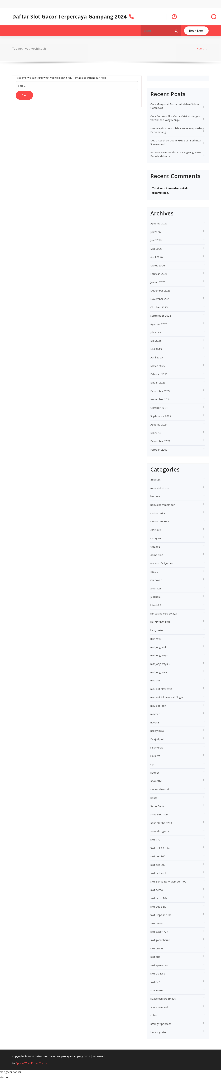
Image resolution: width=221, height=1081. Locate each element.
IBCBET (155, 571)
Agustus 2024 (158, 424)
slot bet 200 (157, 864)
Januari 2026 (157, 282)
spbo (153, 1015)
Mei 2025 (156, 349)
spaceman (156, 990)
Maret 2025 (157, 366)
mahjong (155, 638)
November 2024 (160, 399)
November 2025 (160, 299)
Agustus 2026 (158, 223)
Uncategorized (159, 1032)
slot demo (156, 889)
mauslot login (158, 705)
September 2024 (160, 416)
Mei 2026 (156, 248)
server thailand (159, 789)
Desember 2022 (160, 441)
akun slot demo (159, 488)
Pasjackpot (157, 739)
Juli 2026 (155, 232)
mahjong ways (159, 655)
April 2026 (156, 257)
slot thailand (157, 973)
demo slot (156, 555)
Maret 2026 (157, 265)
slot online (156, 948)
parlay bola (157, 730)
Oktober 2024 (159, 407)
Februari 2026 (159, 273)
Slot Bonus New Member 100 (168, 881)
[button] (176, 30)
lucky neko (156, 630)
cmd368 (155, 546)
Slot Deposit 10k (160, 915)
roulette (155, 755)
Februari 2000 (159, 449)
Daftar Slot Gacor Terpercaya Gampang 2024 (69, 16)
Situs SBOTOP (159, 814)
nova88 (154, 722)
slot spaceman (159, 965)
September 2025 (160, 315)
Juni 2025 (156, 340)
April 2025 (156, 357)
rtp (152, 764)
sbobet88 (156, 781)
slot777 (155, 982)
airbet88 (155, 479)
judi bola (155, 596)
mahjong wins (158, 672)
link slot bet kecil (160, 621)
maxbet (155, 714)
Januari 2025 (157, 382)
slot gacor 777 (159, 931)
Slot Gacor (156, 923)
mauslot (155, 680)
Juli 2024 (155, 433)
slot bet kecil (158, 873)
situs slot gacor (159, 831)
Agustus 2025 (158, 324)
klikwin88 (155, 605)
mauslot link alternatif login (166, 697)
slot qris (155, 956)
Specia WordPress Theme (32, 1063)
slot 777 (155, 839)
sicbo (153, 797)
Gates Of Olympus (161, 563)
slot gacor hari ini (160, 940)
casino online (158, 513)
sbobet (154, 772)
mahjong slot (158, 647)
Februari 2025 (159, 374)
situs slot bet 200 (161, 823)
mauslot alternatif (161, 689)
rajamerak (156, 747)
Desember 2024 (160, 391)
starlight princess (161, 1023)
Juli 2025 (155, 332)
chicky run (156, 538)
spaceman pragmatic (163, 998)
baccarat (155, 496)
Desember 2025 (160, 290)
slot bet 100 (157, 856)
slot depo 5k (158, 906)
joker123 (155, 588)
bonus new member (162, 504)
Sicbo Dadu (157, 806)
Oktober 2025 (159, 307)
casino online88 (159, 521)
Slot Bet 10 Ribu (160, 848)
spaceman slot (159, 1007)
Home (200, 48)
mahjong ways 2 (160, 664)
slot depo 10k (158, 898)
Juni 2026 (156, 240)
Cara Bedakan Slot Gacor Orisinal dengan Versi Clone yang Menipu (175, 118)
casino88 (155, 530)
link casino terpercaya (163, 613)
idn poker (156, 580)
